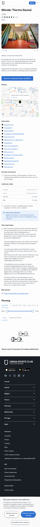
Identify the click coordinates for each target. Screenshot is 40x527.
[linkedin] (19, 376)
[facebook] (5, 376)
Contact (7, 443)
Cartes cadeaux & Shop (12, 455)
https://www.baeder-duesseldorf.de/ (16, 293)
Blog (5, 447)
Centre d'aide (8, 490)
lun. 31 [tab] (20, 305)
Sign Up (32, 3)
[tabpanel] (20, 336)
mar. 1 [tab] (24, 305)
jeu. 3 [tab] (34, 305)
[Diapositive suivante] (37, 50)
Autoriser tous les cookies (28, 514)
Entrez (8, 215)
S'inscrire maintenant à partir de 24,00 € (17, 78)
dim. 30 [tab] (15, 305)
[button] (20, 387)
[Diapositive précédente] (34, 50)
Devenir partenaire (10, 472)
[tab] (1, 50)
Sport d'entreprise (10, 469)
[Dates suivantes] (37, 305)
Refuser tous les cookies (11, 514)
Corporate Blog (9, 476)
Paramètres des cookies (20, 522)
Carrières (7, 436)
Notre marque (9, 451)
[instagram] (14, 376)
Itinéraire (15, 97)
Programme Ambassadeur (12, 480)
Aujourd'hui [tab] (5, 305)
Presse (6, 440)
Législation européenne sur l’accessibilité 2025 (19, 458)
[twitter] (10, 376)
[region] (20, 512)
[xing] (23, 376)
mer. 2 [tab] (29, 305)
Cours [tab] (4, 318)
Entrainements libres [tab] (15, 318)
